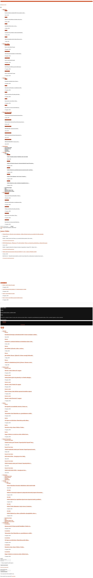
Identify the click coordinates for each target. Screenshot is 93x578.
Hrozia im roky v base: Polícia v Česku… (11, 215)
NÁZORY (5, 9)
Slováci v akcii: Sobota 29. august (9, 285)
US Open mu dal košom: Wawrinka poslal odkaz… (12, 94)
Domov (1, 227)
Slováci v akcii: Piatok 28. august (10, 60)
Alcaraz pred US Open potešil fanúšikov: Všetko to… (13, 195)
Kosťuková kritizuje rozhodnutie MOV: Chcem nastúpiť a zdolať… (15, 12)
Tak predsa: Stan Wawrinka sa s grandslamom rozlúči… (13, 87)
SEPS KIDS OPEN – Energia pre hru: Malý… (12, 128)
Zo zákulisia (7, 193)
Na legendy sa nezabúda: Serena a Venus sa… (11, 81)
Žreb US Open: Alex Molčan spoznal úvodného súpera (13, 66)
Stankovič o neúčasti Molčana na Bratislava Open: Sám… (13, 19)
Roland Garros (8, 148)
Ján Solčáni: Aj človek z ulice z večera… (14, 348)
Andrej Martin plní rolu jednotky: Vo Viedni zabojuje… (13, 53)
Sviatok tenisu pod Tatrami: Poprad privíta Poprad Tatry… (14, 115)
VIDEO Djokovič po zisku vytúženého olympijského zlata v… (18, 183)
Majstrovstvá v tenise (9, 191)
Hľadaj (12, 226)
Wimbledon (7, 151)
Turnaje (4, 152)
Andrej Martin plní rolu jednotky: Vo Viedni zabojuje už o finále (14, 289)
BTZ (5, 188)
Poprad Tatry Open (7, 112)
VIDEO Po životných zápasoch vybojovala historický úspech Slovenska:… (20, 163)
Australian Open (8, 147)
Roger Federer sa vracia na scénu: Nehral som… (12, 107)
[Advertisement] (32, 271)
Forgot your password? (4, 567)
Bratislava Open (8, 187)
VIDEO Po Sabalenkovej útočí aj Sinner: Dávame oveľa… (13, 39)
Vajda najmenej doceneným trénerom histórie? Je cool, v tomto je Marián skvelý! (20, 251)
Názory (6, 10)
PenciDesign (23, 324)
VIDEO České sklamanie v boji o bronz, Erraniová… (16, 176)
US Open (6, 150)
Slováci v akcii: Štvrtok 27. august (10, 73)
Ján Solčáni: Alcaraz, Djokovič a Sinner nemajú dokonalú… (14, 32)
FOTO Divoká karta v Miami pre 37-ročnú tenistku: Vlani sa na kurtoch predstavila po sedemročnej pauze (25, 243)
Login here (13, 576)
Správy (4, 78)
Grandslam (5, 146)
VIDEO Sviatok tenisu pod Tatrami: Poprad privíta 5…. (13, 135)
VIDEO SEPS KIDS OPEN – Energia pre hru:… (12, 141)
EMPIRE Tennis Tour (9, 190)
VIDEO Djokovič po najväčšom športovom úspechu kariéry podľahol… (20, 169)
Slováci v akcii (6, 43)
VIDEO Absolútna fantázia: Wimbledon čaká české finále (17, 156)
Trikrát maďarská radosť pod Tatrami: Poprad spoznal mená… (20, 449)
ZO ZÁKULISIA (6, 192)
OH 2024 (6, 153)
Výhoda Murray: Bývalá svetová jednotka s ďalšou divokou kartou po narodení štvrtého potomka (23, 234)
